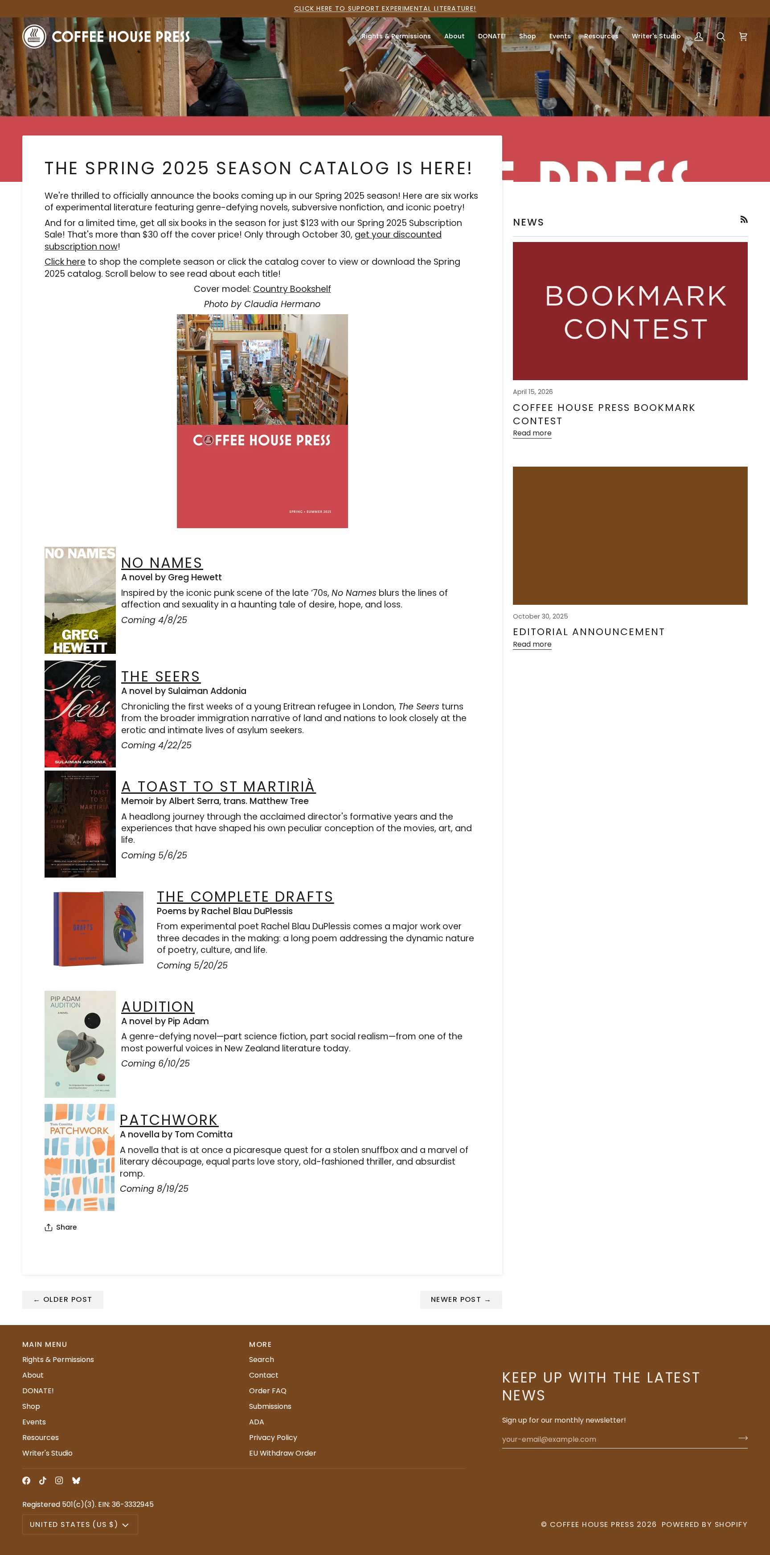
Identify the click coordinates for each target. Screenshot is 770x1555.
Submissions (270, 1406)
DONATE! (38, 1391)
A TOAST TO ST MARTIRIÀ (218, 786)
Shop (31, 1406)
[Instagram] (59, 1481)
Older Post (63, 1299)
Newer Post (461, 1299)
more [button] (260, 1344)
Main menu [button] (44, 1344)
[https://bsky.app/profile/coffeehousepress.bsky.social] (76, 1481)
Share (66, 1227)
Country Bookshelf (292, 289)
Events (34, 1422)
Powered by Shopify (705, 1524)
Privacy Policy (273, 1437)
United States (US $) (74, 1524)
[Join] (740, 1438)
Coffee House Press (592, 1524)
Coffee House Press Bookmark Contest (604, 414)
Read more (532, 433)
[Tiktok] (42, 1481)
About (33, 1375)
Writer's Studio (47, 1453)
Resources (40, 1437)
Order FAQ (268, 1391)
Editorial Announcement (589, 632)
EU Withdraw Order (282, 1453)
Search (261, 1359)
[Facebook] (26, 1481)
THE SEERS (161, 676)
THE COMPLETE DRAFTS (245, 896)
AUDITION (158, 1007)
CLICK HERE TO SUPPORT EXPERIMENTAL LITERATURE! (385, 8)
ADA (256, 1422)
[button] (454, 36)
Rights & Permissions (58, 1359)
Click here (65, 262)
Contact (264, 1375)
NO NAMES (162, 563)
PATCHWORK (169, 1120)
